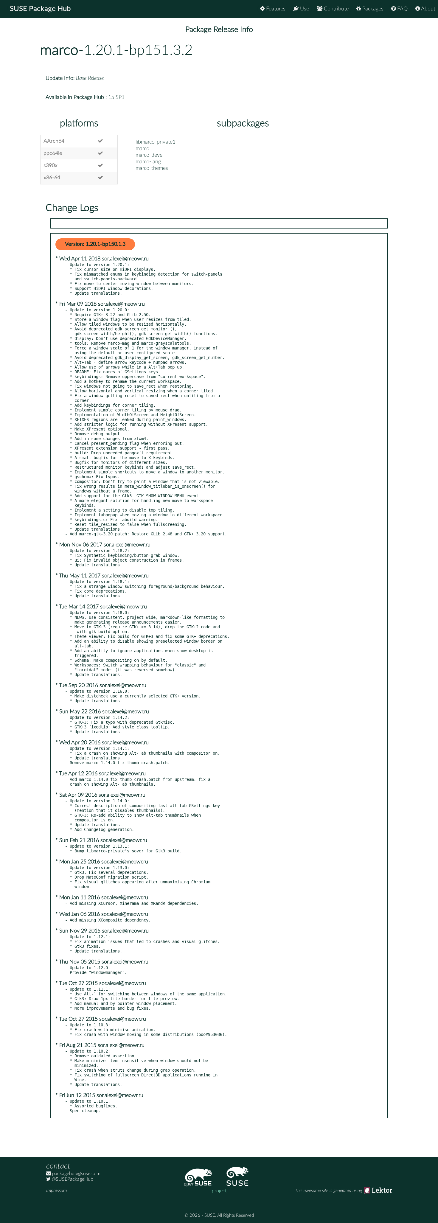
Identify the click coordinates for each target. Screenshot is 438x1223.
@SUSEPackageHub (72, 1179)
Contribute (335, 9)
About (427, 9)
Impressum (56, 1190)
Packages (372, 9)
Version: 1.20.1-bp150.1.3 (95, 244)
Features (275, 9)
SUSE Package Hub (40, 9)
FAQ (402, 9)
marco (59, 50)
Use (304, 9)
